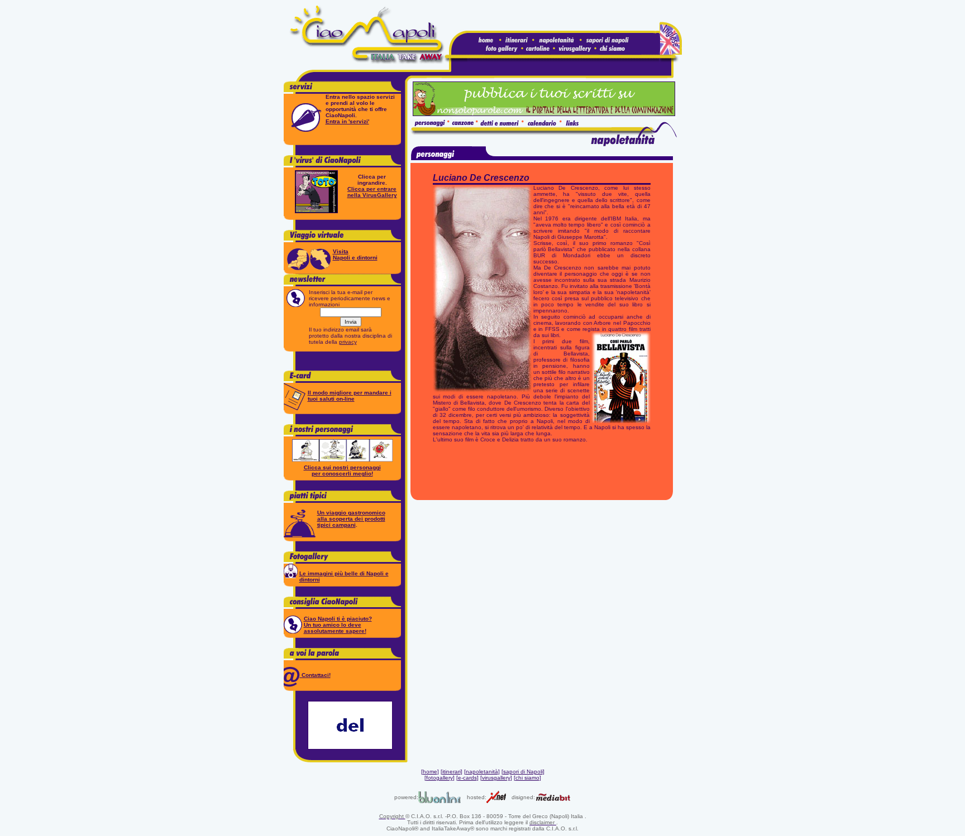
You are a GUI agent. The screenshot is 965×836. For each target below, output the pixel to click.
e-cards (467, 778)
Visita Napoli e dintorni (355, 254)
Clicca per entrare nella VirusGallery (372, 192)
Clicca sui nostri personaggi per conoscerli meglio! (342, 470)
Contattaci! (315, 675)
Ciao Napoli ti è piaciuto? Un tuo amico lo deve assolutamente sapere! (338, 625)
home (430, 771)
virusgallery (496, 778)
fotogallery (439, 778)
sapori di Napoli (523, 771)
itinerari (451, 771)
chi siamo (527, 778)
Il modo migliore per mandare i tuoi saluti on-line (349, 396)
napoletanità (482, 771)
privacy (348, 342)
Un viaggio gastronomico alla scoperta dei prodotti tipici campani (351, 519)
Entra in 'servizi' (347, 121)
